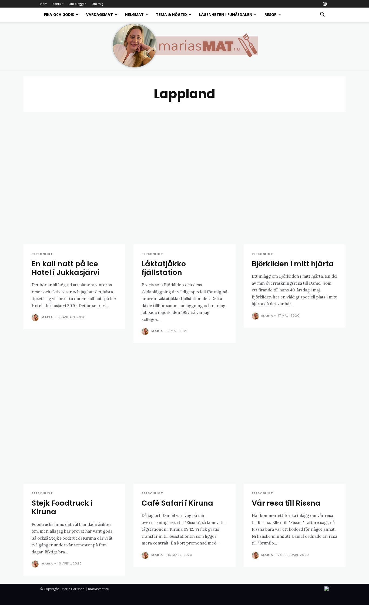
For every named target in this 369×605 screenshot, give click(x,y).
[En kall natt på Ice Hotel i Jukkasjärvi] (74, 178)
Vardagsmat (99, 14)
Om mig (97, 4)
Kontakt (57, 4)
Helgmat (134, 14)
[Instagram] (325, 4)
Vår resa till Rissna (286, 503)
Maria (47, 317)
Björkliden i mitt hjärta (293, 264)
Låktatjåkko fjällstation (164, 268)
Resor (270, 14)
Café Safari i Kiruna (177, 503)
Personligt (42, 254)
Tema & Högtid (171, 14)
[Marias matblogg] (184, 46)
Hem (43, 4)
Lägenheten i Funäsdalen (225, 14)
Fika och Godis (59, 14)
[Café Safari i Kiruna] (184, 417)
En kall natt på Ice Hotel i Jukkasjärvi (65, 268)
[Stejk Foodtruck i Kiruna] (74, 417)
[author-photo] (36, 317)
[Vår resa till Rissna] (294, 417)
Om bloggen (77, 4)
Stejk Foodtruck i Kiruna (62, 507)
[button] (322, 15)
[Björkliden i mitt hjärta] (294, 178)
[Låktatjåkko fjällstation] (184, 178)
